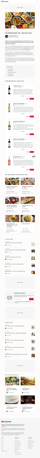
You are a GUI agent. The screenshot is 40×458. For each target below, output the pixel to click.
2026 (2, 440)
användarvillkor (27, 301)
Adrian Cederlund (17, 452)
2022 (2, 446)
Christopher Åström (18, 454)
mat (28, 48)
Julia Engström (17, 446)
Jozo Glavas (17, 440)
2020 (2, 449)
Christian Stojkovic (18, 441)
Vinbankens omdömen (31, 441)
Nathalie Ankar (17, 449)
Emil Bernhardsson (18, 443)
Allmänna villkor (30, 444)
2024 (2, 443)
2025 (2, 441)
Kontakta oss (30, 443)
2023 (2, 444)
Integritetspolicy (30, 446)
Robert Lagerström (18, 444)
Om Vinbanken (30, 440)
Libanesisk (26, 48)
